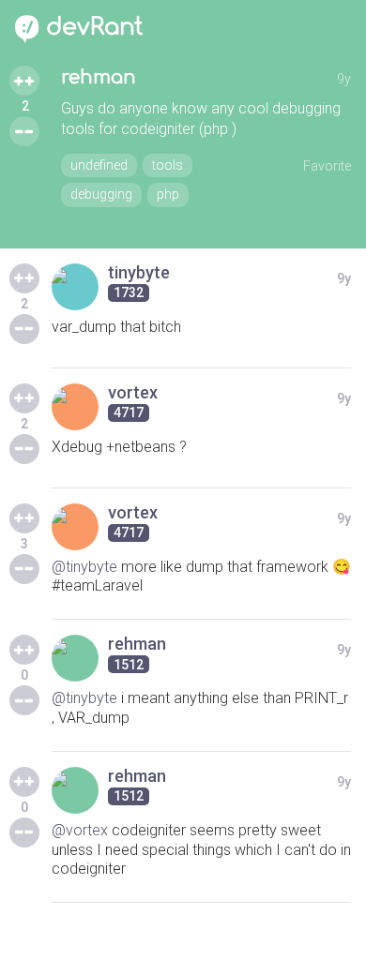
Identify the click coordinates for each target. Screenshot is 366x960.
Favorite (327, 165)
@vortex (80, 830)
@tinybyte (84, 567)
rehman (98, 77)
